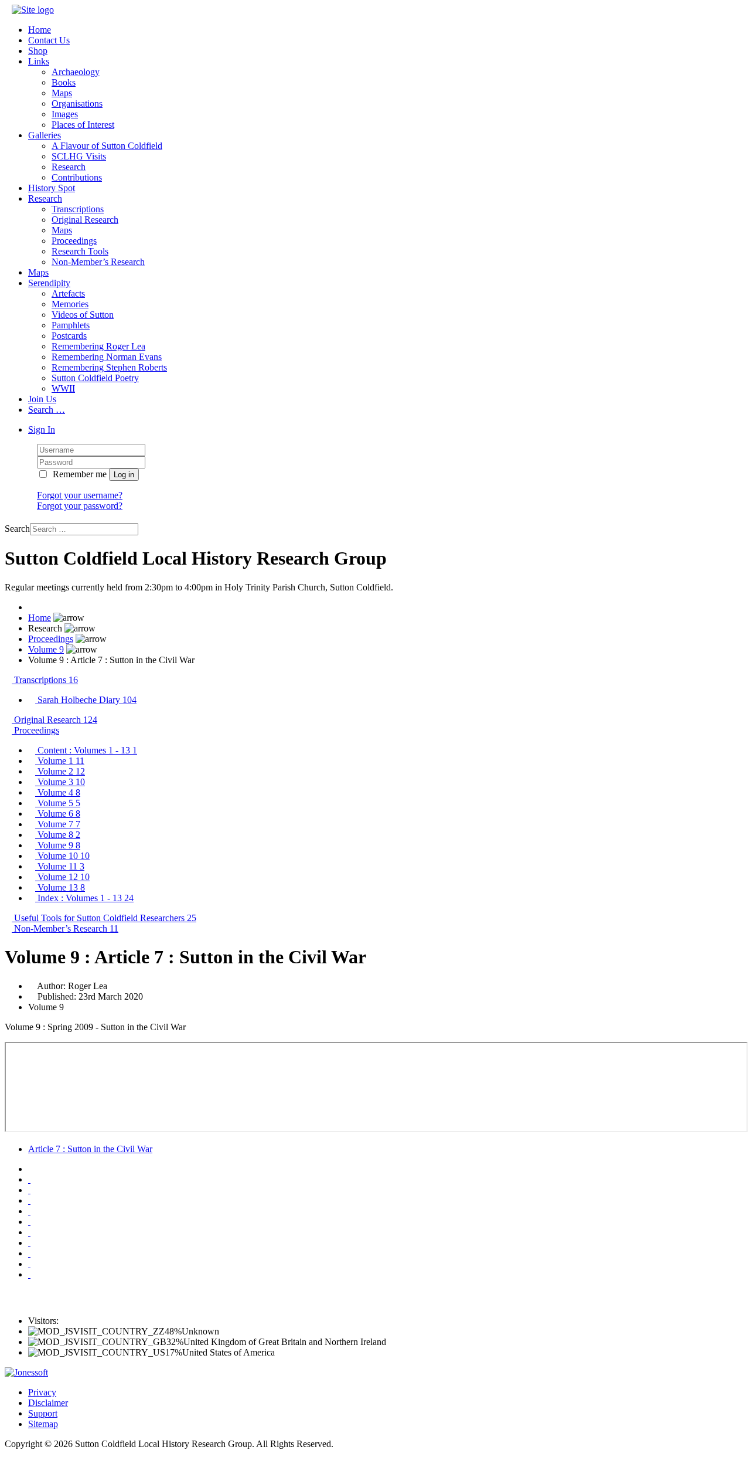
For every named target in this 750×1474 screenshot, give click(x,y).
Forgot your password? (79, 506)
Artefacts (68, 293)
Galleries (44, 135)
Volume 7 (57, 824)
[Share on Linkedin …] (29, 1253)
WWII (63, 388)
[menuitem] (386, 700)
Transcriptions (78, 209)
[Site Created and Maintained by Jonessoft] (26, 1372)
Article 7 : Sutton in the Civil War (90, 1149)
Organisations (77, 103)
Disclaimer (48, 1403)
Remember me (80, 474)
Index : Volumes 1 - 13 (84, 898)
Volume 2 (60, 771)
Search (17, 529)
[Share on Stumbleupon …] (29, 1222)
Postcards (69, 336)
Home (39, 30)
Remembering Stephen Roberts (109, 367)
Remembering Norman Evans (107, 357)
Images (65, 114)
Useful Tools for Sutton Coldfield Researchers (104, 918)
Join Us (42, 399)
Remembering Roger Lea (98, 346)
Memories (70, 304)
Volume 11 (59, 866)
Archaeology (76, 72)
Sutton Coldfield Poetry (95, 378)
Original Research (85, 220)
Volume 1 (59, 761)
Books (64, 82)
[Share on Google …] (29, 1232)
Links (38, 61)
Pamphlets (71, 325)
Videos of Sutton (83, 315)
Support (42, 1413)
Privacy (42, 1392)
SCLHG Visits (79, 156)
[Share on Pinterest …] (29, 1264)
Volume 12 (62, 877)
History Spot (51, 188)
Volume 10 (62, 856)
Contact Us (49, 40)
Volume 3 (60, 782)
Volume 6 (57, 813)
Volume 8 (57, 835)
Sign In (41, 429)
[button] (8, 10)
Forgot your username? (79, 495)
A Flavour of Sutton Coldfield (107, 146)
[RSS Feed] (29, 1274)
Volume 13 (60, 887)
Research (69, 167)
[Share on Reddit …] (29, 1243)
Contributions (77, 177)
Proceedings (74, 241)
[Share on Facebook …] (29, 1179)
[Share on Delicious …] (29, 1211)
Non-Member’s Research (98, 262)
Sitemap (43, 1424)
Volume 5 (57, 803)
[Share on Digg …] (29, 1200)
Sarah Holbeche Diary (86, 700)
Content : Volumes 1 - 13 (86, 750)
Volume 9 (46, 649)
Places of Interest (83, 125)
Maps (62, 93)
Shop (37, 51)
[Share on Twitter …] (29, 1190)
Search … (46, 410)
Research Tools (80, 251)
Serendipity (49, 283)
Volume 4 (57, 792)
